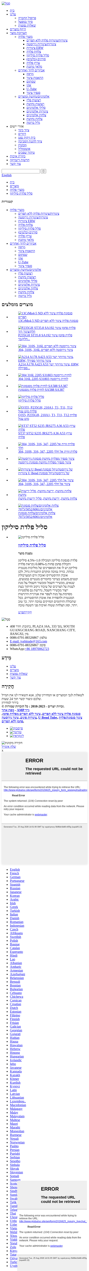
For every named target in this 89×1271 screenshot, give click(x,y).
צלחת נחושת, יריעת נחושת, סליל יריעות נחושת (47, 498)
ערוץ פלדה (33, 63)
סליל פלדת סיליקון (37, 55)
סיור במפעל (25, 21)
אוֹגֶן (28, 85)
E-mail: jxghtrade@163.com (28, 641)
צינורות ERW (34, 48)
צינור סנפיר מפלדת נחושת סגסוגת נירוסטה (44, 462)
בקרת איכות (17, 156)
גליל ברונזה (33, 122)
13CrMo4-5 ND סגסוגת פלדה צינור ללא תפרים (48, 320)
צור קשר (15, 163)
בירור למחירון (10, 702)
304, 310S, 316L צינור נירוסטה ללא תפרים (45, 350)
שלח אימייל (9, 746)
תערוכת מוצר (18, 33)
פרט (21, 612)
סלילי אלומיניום (36, 107)
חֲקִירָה (28, 612)
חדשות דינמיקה (19, 160)
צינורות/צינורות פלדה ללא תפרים (46, 40)
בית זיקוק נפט (26, 137)
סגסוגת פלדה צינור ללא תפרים (61, 714)
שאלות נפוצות (27, 25)
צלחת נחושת (34, 119)
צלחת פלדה (33, 51)
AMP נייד (23, 710)
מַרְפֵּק (30, 74)
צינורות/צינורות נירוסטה (41, 44)
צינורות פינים (28, 717)
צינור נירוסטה (10, 717)
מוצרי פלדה (25, 36)
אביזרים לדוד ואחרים (31, 70)
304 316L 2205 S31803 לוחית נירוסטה (43, 379)
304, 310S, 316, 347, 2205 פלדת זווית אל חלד (47, 451)
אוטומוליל (24, 149)
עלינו (13, 14)
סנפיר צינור (33, 92)
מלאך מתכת (34, 66)
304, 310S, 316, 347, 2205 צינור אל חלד (44, 484)
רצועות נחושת (35, 104)
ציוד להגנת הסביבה (30, 141)
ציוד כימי (23, 130)
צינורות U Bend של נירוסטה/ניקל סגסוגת (43, 473)
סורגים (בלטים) (36, 59)
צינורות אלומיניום (37, 111)
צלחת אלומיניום (36, 115)
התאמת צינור (34, 78)
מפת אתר (8, 710)
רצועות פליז (33, 100)
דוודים (22, 134)
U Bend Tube (47, 717)
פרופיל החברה (27, 18)
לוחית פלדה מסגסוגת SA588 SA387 (41, 389)
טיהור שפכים (26, 152)
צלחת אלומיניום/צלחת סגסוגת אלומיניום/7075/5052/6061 (36, 514)
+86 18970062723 (37, 649)
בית (12, 10)
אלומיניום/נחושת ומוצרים (33, 96)
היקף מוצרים (18, 29)
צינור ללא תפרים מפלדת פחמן (21, 714)
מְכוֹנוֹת (22, 145)
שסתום (31, 81)
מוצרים (14, 186)
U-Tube (31, 89)
